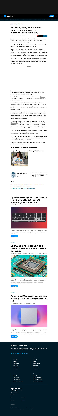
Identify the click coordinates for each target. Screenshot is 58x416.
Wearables (35, 359)
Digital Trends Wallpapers (37, 377)
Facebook (11, 353)
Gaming (14, 361)
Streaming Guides (36, 363)
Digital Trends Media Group (17, 408)
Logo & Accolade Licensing (18, 381)
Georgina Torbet (14, 35)
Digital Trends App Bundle (37, 381)
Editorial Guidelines (16, 379)
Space (34, 361)
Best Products (35, 365)
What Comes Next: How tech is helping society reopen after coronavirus (23, 188)
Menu (2, 16)
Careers (12, 397)
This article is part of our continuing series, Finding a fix (24, 147)
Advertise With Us (16, 377)
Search (56, 16)
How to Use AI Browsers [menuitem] (44, 19)
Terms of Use (12, 404)
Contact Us (15, 375)
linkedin (17, 176)
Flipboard (27, 353)
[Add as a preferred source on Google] (40, 36)
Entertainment (16, 367)
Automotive (15, 369)
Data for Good (14, 98)
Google (12, 186)
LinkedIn (24, 353)
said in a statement (34, 61)
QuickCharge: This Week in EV (20, 186)
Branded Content (36, 375)
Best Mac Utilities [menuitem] (28, 19)
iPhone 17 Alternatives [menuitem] (54, 19)
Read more (14, 236)
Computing (15, 359)
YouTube (18, 353)
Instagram (13, 353)
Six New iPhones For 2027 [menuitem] (19, 19)
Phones (14, 358)
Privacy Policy (24, 397)
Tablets (34, 358)
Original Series (36, 369)
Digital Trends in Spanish (37, 379)
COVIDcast (42, 96)
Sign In (51, 16)
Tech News (28, 186)
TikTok (20, 353)
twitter (19, 176)
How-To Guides (36, 367)
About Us (15, 373)
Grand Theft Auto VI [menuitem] (9, 19)
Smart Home (15, 365)
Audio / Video (16, 363)
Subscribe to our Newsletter (38, 373)
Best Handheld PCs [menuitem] (35, 19)
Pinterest (22, 353)
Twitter (15, 353)
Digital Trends (7, 18)
